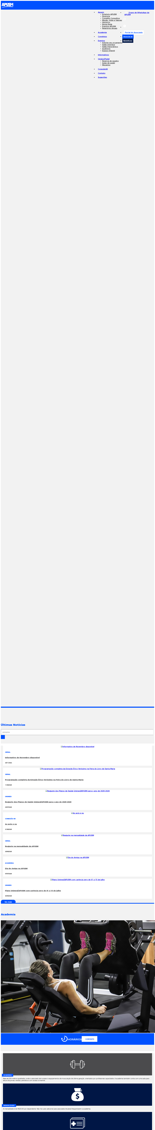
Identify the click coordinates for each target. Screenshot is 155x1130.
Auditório (106, 49)
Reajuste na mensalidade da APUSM (21, 846)
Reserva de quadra (110, 61)
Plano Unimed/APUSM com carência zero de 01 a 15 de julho (33, 891)
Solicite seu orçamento (112, 43)
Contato (101, 73)
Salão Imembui (108, 45)
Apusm (101, 12)
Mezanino (106, 65)
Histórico (106, 22)
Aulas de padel (108, 63)
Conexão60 (103, 69)
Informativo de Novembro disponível (22, 758)
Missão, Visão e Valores (112, 20)
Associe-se (128, 37)
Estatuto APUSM (109, 14)
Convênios (102, 37)
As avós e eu (11, 824)
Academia (102, 32)
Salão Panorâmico (110, 47)
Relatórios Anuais (109, 28)
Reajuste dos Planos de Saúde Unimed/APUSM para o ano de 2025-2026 (38, 802)
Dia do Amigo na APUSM (16, 869)
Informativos (103, 55)
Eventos (101, 41)
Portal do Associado (134, 32)
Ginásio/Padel (104, 59)
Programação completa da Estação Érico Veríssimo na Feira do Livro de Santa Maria (44, 780)
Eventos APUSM (109, 26)
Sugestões (102, 77)
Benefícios (127, 41)
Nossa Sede (107, 24)
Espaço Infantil (108, 51)
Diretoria (106, 16)
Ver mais (8, 902)
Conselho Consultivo (111, 18)
